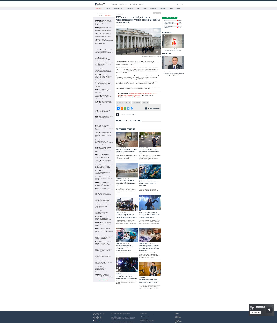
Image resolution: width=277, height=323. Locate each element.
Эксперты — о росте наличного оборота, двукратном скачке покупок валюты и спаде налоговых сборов (127, 154)
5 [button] (177, 70)
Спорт (171, 8)
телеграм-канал (135, 93)
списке (135, 67)
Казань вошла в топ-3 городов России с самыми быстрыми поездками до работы (103, 29)
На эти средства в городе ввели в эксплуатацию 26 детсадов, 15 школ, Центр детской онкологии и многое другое (126, 186)
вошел (123, 87)
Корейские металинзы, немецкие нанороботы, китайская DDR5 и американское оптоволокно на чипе (149, 186)
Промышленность (118, 8)
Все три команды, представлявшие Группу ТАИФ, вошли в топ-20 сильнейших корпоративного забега (126, 218)
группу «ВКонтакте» (146, 93)
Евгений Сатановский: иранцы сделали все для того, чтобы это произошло (104, 118)
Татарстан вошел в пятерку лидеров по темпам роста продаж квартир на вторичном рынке (103, 22)
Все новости (108, 15)
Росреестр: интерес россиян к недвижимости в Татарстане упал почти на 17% (103, 58)
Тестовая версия (144, 319)
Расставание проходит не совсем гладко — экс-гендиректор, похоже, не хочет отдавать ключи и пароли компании (150, 283)
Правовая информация (178, 317)
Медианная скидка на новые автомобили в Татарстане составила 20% (103, 250)
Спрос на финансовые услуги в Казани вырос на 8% (104, 161)
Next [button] (183, 41)
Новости (114, 4)
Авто (138, 8)
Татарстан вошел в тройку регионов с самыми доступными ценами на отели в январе (103, 149)
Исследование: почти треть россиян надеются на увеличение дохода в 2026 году (103, 166)
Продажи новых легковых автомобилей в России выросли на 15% (103, 91)
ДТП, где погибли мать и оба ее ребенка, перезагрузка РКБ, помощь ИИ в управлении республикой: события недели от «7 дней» (150, 154)
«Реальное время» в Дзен (129, 115)
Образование (136, 102)
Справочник (133, 4)
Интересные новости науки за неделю (126, 248)
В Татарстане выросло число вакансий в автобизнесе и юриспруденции (104, 64)
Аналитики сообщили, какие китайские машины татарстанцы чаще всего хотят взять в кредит (103, 244)
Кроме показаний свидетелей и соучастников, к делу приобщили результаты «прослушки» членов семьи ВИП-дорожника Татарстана (149, 251)
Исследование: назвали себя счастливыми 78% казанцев (103, 256)
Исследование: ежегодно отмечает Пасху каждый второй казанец (103, 97)
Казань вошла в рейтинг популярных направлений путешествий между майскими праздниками (103, 77)
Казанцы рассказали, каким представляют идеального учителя (103, 224)
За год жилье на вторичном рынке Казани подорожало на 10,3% (102, 212)
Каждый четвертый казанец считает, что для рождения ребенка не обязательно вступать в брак (104, 230)
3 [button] (174, 49)
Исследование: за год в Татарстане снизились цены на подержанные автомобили (104, 237)
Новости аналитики (103, 14)
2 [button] (172, 49)
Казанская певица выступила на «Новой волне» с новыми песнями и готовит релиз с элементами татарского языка (150, 218)
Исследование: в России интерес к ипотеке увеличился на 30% (102, 112)
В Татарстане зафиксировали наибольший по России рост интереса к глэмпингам (104, 70)
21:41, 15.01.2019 (120, 25)
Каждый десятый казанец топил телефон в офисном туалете (103, 178)
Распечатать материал (154, 108)
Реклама (177, 314)
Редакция (177, 313)
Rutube (134, 97)
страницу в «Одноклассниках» (131, 95)
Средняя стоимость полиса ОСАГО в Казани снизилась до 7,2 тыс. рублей (103, 103)
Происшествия (143, 243)
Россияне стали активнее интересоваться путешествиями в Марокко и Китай (103, 218)
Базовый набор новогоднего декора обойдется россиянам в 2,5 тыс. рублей (102, 156)
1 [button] (170, 49)
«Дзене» (139, 97)
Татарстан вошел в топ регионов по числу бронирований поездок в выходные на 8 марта (104, 127)
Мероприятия (162, 8)
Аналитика (98, 8)
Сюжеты (141, 4)
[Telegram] (128, 108)
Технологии (153, 8)
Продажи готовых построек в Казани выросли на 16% (104, 189)
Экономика (107, 8)
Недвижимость (130, 8)
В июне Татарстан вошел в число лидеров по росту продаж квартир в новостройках (103, 35)
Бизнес (144, 8)
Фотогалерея (123, 4)
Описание (177, 319)
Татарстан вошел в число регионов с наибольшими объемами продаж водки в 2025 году (103, 134)
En (182, 4)
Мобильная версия (144, 316)
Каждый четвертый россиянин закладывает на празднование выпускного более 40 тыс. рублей (104, 52)
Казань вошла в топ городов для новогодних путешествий (103, 206)
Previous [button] (163, 41)
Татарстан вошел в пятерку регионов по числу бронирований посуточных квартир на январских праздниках (104, 142)
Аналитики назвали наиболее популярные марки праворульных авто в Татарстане (103, 200)
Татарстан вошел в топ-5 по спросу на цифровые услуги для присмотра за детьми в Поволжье (103, 84)
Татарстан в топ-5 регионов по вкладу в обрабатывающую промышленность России (102, 269)
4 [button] (176, 49)
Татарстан (145, 102)
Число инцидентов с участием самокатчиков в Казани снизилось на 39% (103, 172)
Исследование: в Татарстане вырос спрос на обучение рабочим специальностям (104, 275)
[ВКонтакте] (155, 13)
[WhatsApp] (125, 108)
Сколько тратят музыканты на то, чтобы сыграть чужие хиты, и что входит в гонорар (126, 279)
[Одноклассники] (159, 13)
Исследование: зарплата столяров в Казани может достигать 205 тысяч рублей (103, 184)
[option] (173, 41)
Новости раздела (104, 279)
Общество (178, 8)
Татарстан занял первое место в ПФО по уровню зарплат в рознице (103, 194)
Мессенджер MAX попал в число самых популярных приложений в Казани (103, 262)
